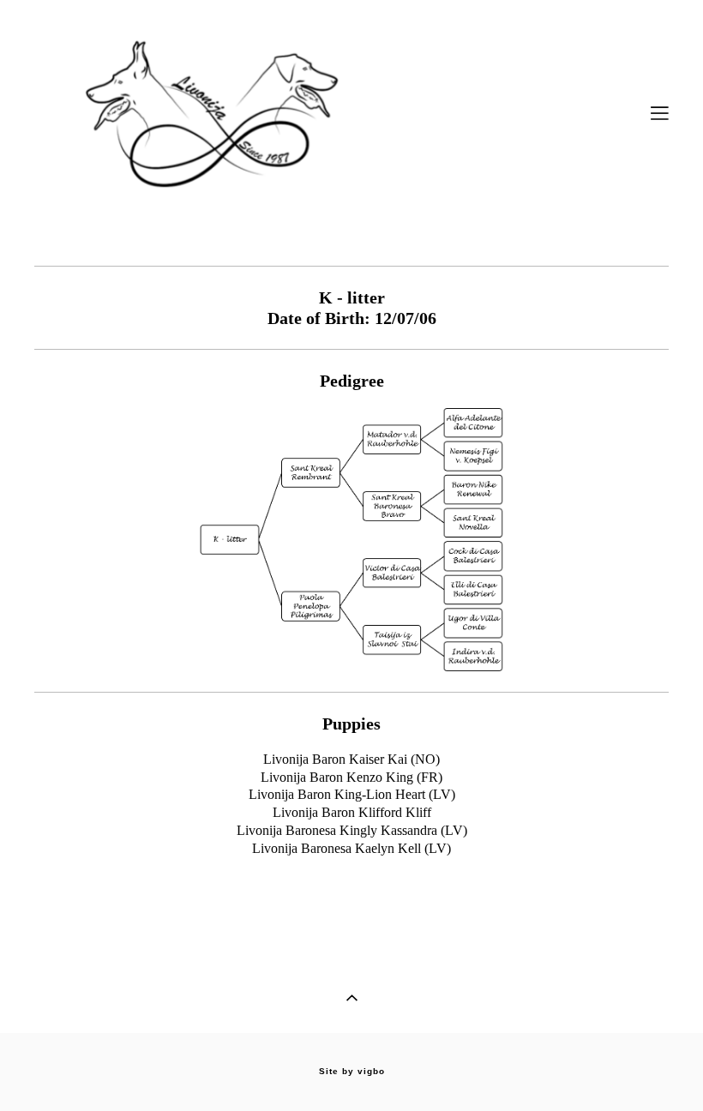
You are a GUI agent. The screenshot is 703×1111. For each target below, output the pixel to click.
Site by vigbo (352, 1071)
